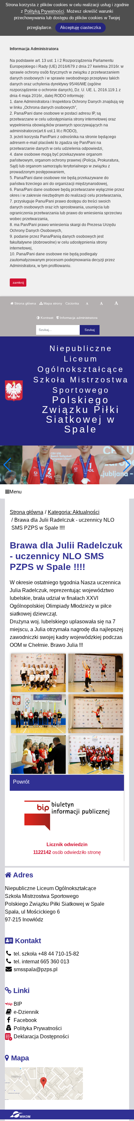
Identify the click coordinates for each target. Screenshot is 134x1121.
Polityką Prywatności (44, 11)
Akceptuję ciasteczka (80, 27)
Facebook (24, 1020)
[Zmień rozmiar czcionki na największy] (116, 303)
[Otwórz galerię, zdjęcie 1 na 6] (38, 673)
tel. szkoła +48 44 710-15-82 (45, 954)
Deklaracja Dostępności (40, 1036)
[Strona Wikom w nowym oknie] (20, 1114)
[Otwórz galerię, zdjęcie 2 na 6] (95, 673)
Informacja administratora (78, 317)
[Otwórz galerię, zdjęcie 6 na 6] (95, 754)
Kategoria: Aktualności (74, 512)
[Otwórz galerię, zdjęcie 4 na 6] (95, 713)
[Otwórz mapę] (44, 1083)
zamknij (18, 282)
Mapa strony (52, 303)
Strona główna (24, 303)
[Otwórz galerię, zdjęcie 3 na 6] (38, 713)
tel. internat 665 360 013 (40, 961)
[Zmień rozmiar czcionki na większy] (101, 303)
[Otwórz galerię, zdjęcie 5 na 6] (38, 754)
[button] (126, 465)
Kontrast (46, 317)
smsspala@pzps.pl (35, 969)
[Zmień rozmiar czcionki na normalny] (87, 303)
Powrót (21, 782)
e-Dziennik (25, 1012)
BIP (17, 1004)
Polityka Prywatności (37, 1028)
